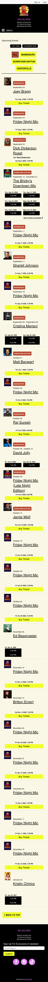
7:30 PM (13, 195)
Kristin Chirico (24, 883)
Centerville (24, 68)
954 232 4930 (24, 19)
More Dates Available (33, 217)
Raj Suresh (22, 422)
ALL (15, 54)
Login (45, 2)
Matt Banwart (23, 361)
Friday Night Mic (25, 121)
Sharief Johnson (26, 265)
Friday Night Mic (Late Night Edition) (25, 485)
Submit (9, 953)
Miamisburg (28, 54)
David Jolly (21, 452)
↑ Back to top (12, 915)
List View (15, 46)
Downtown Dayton (24, 61)
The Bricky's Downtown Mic (24, 183)
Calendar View (30, 46)
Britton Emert (23, 701)
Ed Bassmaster (25, 635)
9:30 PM (13, 342)
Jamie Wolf (21, 516)
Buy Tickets (24, 102)
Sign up (37, 2)
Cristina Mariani (25, 325)
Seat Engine (28, 979)
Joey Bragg (22, 91)
